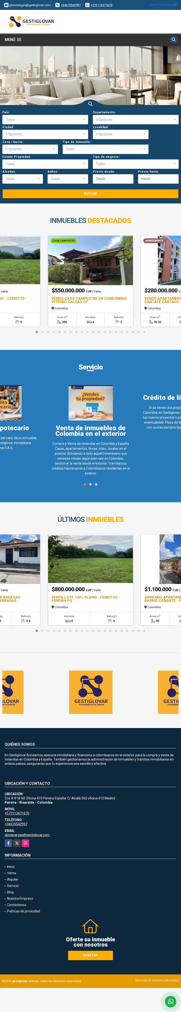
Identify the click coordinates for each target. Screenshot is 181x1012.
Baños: (53, 171)
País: (6, 112)
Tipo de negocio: (106, 156)
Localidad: (101, 127)
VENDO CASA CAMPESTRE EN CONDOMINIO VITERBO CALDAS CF (89, 300)
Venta (11, 873)
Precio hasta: (148, 171)
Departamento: (104, 112)
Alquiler (12, 879)
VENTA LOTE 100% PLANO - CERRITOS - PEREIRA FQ (86, 599)
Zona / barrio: (13, 142)
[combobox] (45, 119)
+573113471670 (101, 5)
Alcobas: (9, 171)
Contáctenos (16, 905)
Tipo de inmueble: (77, 142)
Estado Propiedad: (16, 156)
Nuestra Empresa (20, 898)
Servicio (13, 886)
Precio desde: (104, 171)
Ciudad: (8, 127)
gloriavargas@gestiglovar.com (27, 835)
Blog (10, 892)
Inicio (11, 867)
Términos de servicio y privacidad (157, 980)
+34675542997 (71, 5)
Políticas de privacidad (23, 911)
